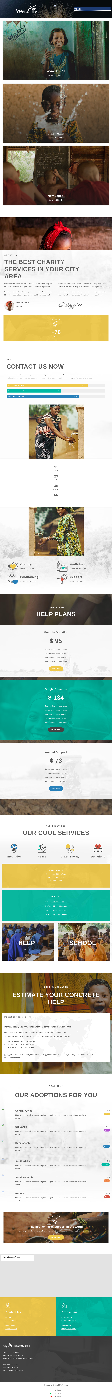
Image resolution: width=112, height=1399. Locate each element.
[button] (56, 1041)
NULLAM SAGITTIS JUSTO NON (21, 1048)
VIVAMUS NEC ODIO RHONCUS (21, 1044)
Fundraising (29, 577)
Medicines (77, 564)
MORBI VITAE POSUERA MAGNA (21, 1041)
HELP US (83, 949)
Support (76, 577)
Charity (26, 564)
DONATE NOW (26, 949)
